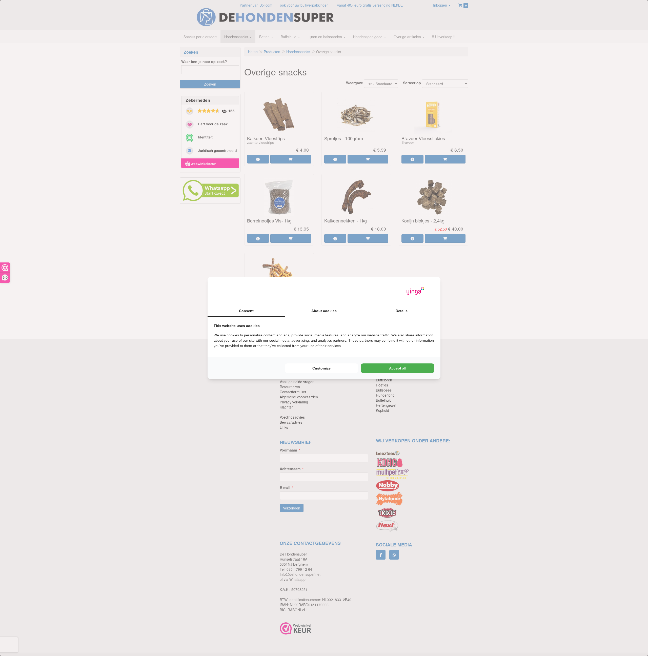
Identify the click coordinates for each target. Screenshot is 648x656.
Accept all (397, 368)
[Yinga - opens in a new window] (415, 291)
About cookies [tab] (324, 311)
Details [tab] (402, 311)
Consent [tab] (246, 311)
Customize (321, 368)
